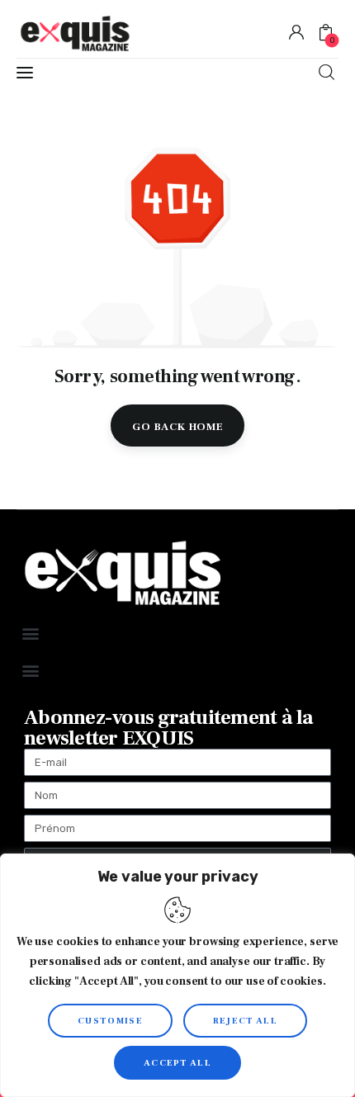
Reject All (245, 1020)
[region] (177, 975)
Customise (110, 1020)
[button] (30, 632)
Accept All (177, 1063)
